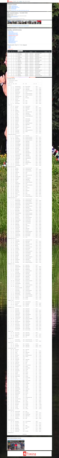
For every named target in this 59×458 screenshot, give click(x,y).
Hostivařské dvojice (13, 5)
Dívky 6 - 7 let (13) (11, 31)
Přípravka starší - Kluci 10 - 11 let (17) (13, 35)
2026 (12, 10)
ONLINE (23, 1)
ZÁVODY (18, 1)
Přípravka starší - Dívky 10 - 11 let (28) (13, 34)
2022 (19, 10)
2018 (26, 10)
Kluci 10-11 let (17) (11, 49)
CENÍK (26, 1)
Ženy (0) (10, 47)
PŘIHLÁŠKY (14, 1)
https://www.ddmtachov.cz (14, 16)
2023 (17, 10)
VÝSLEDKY (20, 1)
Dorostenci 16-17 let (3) (11, 40)
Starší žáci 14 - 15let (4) (11, 38)
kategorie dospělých (26, 25)
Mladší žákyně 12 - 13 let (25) (12, 36)
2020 (23, 10)
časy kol (22, 25)
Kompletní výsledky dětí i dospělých (16, 25)
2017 (28, 10)
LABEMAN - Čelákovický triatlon (15, 7)
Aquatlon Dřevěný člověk (14, 6)
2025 (14, 10)
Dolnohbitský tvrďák (13, 8)
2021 (21, 10)
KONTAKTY (28, 1)
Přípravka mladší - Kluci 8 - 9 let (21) (13, 33)
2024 (15, 10)
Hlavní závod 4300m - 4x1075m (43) (13, 41)
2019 (24, 10)
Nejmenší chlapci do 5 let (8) (12, 42)
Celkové (10, 46)
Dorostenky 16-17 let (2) (12, 39)
